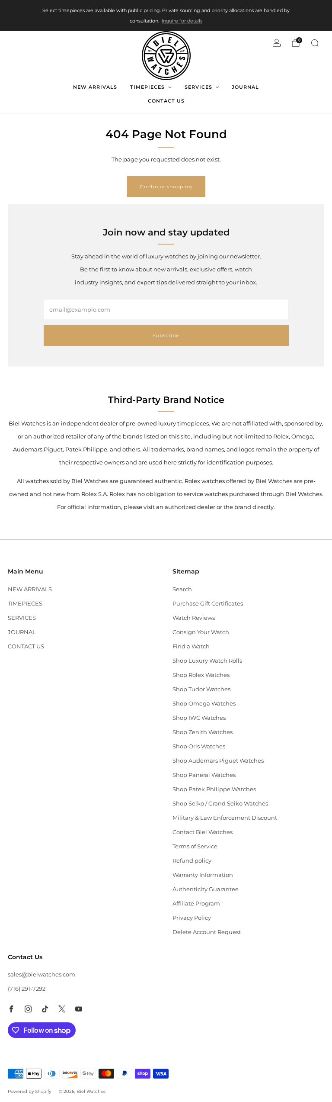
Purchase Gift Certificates (207, 603)
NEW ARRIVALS (95, 87)
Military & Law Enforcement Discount (224, 817)
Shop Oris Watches (198, 746)
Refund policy (191, 860)
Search (182, 589)
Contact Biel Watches (202, 831)
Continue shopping (166, 187)
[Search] (314, 43)
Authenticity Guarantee (205, 889)
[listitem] (166, 15)
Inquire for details (182, 21)
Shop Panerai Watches (204, 774)
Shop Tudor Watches (201, 689)
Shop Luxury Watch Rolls (207, 660)
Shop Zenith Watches (202, 731)
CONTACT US (166, 101)
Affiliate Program (196, 903)
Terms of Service (194, 846)
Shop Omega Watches (204, 703)
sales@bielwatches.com (41, 974)
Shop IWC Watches (199, 717)
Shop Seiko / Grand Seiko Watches (220, 803)
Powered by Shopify (29, 1091)
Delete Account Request (206, 931)
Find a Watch (191, 646)
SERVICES (198, 87)
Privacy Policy (191, 917)
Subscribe (166, 335)
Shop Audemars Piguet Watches (218, 760)
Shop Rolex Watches (201, 674)
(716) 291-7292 (26, 988)
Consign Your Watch (200, 631)
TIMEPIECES (147, 87)
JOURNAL (245, 87)
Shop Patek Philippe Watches (214, 789)
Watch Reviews (193, 617)
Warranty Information (202, 874)
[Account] (276, 43)
